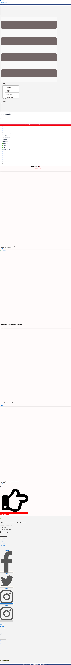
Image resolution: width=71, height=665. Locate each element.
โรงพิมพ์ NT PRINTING (3, 2)
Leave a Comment (4, 117)
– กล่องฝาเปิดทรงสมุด (9, 97)
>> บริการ (1, 630)
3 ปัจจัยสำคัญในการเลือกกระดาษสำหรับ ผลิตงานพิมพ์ (10, 481)
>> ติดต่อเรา (2, 632)
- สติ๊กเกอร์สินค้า (2, 538)
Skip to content (2, 0)
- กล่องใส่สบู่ (2, 541)
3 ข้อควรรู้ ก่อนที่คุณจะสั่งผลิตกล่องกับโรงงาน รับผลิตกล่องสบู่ (11, 324)
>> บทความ (2, 626)
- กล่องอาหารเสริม (3, 547)
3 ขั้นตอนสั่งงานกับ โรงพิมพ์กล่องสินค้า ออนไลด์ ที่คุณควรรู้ (11, 402)
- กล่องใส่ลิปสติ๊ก (2, 545)
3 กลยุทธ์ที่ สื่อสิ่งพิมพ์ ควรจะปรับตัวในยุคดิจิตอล (9, 246)
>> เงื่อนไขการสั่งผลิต (3, 634)
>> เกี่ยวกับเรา (2, 628)
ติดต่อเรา (4, 101)
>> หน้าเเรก (2, 624)
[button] (29, 48)
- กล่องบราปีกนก (2, 543)
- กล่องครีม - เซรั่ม (3, 540)
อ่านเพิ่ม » (2, 248)
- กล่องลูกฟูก (2, 548)
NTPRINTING (6, 660)
